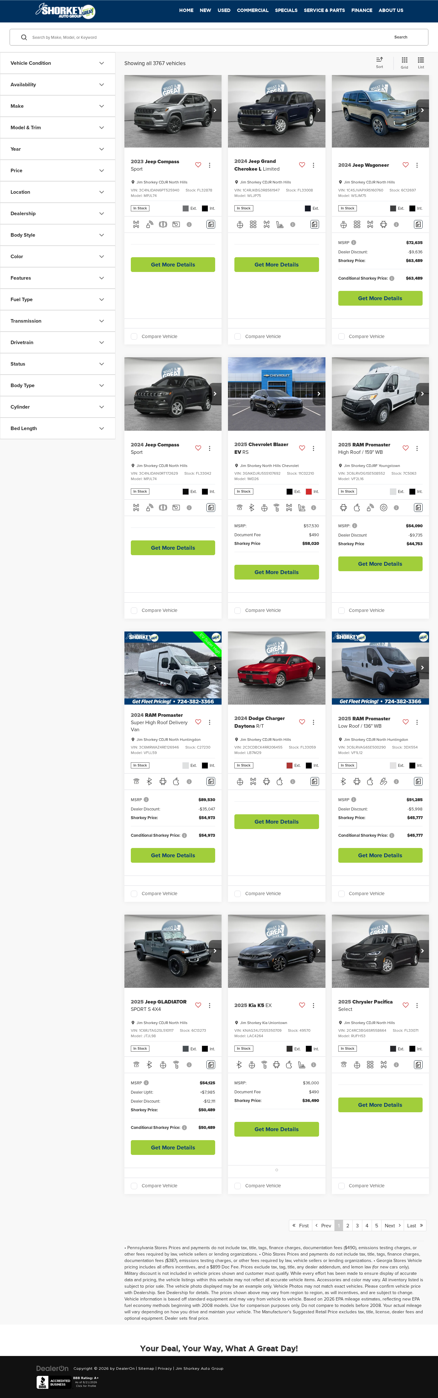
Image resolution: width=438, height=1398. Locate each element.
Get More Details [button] (173, 264)
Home (186, 10)
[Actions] (209, 165)
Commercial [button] (253, 10)
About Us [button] (391, 10)
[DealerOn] (52, 1368)
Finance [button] (361, 10)
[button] (215, 110)
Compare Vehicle (159, 336)
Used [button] (224, 10)
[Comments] (210, 224)
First (302, 1225)
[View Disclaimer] (189, 224)
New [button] (205, 10)
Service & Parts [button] (324, 10)
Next (392, 1225)
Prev (324, 1225)
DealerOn (125, 1368)
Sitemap (146, 1368)
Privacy (165, 1368)
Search (401, 37)
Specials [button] (286, 10)
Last (413, 1225)
